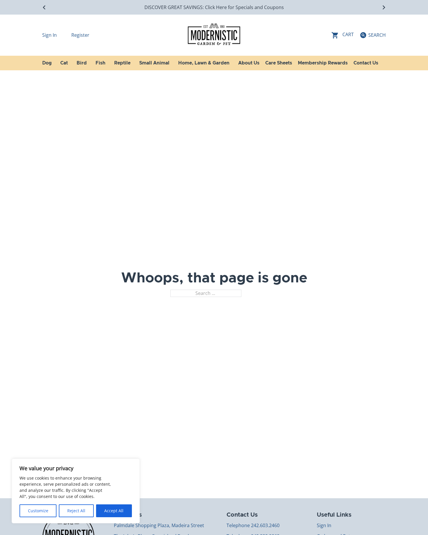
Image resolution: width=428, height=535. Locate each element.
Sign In (50, 35)
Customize (38, 510)
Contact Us (365, 63)
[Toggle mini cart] (343, 35)
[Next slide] (383, 7)
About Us (248, 63)
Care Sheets (278, 63)
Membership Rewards (323, 63)
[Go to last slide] (44, 7)
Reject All (76, 510)
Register (80, 35)
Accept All (113, 510)
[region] (76, 491)
